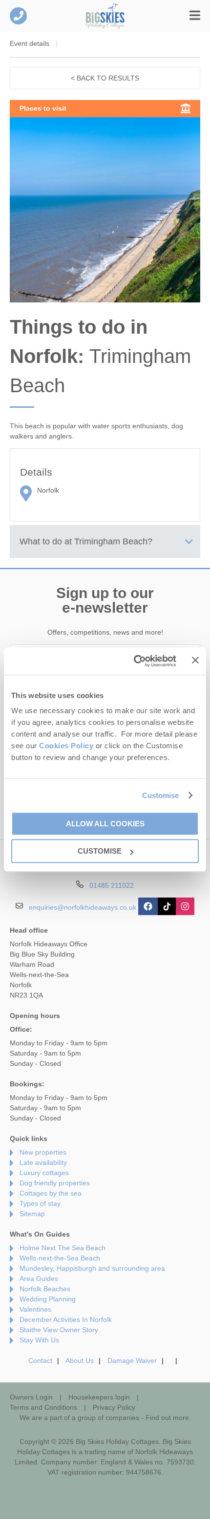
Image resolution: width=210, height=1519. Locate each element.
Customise (160, 795)
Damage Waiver (132, 1360)
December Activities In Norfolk (66, 1319)
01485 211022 (18, 15)
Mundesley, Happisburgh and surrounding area (92, 1268)
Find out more (167, 1417)
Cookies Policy (66, 745)
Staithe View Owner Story (59, 1330)
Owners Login (31, 1397)
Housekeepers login (99, 1397)
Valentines (35, 1309)
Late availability (43, 1162)
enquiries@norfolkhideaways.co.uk (82, 907)
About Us (79, 1360)
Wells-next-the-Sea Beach (60, 1258)
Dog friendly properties (55, 1183)
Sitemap (32, 1214)
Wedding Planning (48, 1299)
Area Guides (39, 1278)
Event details (29, 43)
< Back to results (105, 78)
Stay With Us (39, 1340)
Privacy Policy (114, 1407)
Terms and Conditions (43, 1407)
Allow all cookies (105, 823)
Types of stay (40, 1203)
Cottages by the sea (51, 1193)
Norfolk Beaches (45, 1289)
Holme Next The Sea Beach (62, 1248)
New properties (43, 1152)
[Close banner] (195, 660)
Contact (40, 1360)
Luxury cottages (44, 1173)
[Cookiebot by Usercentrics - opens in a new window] (134, 661)
